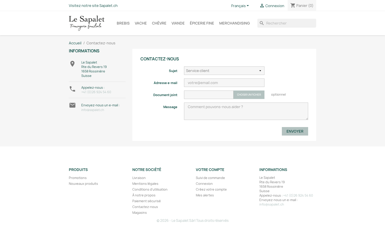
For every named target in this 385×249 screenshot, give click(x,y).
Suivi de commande (210, 178)
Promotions (78, 178)
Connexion (204, 183)
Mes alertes (205, 195)
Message (170, 107)
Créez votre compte (211, 189)
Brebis (123, 23)
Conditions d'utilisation (150, 189)
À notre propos (144, 195)
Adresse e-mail (165, 83)
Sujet (173, 71)
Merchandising (234, 23)
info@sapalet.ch (92, 110)
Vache (141, 23)
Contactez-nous (145, 207)
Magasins (139, 212)
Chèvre (159, 23)
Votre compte (210, 169)
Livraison (139, 178)
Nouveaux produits (83, 183)
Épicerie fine (202, 23)
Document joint (165, 95)
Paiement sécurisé (146, 201)
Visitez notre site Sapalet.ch (93, 5)
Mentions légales (145, 183)
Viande (178, 23)
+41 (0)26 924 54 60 (96, 92)
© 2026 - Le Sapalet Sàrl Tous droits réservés (193, 220)
